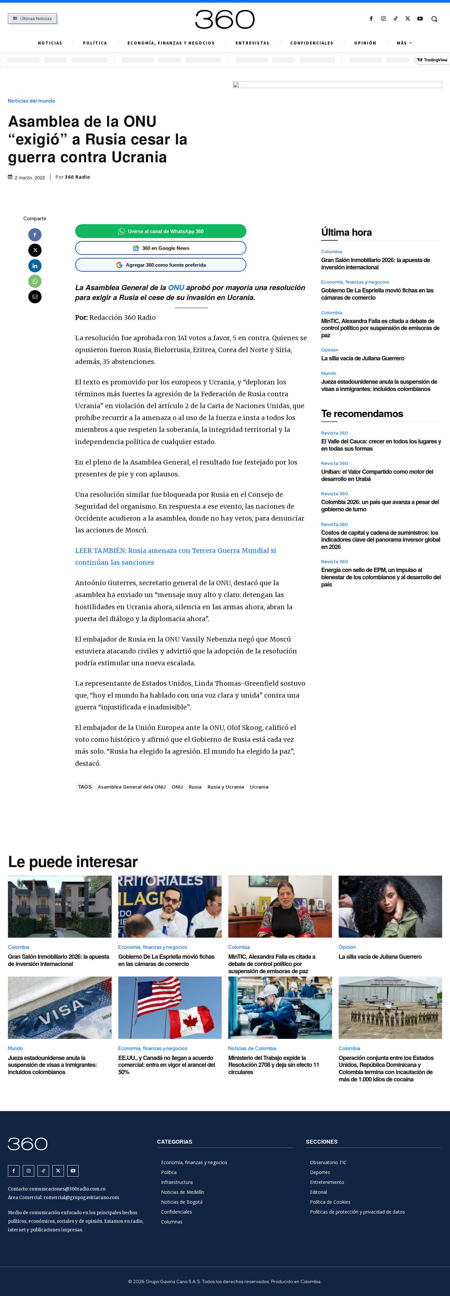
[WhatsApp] (35, 281)
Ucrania (259, 786)
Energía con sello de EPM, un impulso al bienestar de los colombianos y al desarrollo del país (381, 576)
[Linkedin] (35, 265)
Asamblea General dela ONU (132, 786)
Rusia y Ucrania (226, 786)
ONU (176, 287)
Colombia (331, 252)
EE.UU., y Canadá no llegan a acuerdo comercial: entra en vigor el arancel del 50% (166, 1064)
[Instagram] (383, 19)
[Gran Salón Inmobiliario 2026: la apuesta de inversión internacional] (60, 907)
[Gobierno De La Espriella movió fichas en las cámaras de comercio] (170, 907)
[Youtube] (420, 19)
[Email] (35, 296)
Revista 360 (334, 433)
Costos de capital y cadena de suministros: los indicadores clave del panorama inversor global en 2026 (380, 539)
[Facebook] (371, 19)
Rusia (195, 786)
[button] (434, 19)
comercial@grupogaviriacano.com (81, 1197)
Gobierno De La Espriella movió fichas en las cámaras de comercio (377, 294)
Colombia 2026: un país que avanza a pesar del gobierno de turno (380, 505)
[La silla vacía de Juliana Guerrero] (390, 907)
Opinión (329, 350)
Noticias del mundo (31, 101)
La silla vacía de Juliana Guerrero (362, 358)
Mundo (328, 373)
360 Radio (77, 177)
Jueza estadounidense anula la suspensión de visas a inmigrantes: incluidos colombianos (379, 385)
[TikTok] (395, 19)
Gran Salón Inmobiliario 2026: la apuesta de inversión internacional (375, 263)
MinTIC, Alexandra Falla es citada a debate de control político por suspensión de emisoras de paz (380, 327)
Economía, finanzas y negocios (355, 282)
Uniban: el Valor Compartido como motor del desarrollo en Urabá (377, 475)
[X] (408, 19)
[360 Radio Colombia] (225, 19)
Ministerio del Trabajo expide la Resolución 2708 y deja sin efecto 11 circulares (273, 1064)
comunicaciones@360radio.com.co (67, 1189)
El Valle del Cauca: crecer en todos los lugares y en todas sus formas (381, 445)
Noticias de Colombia (252, 1048)
